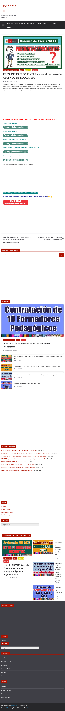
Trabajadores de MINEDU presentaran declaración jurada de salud (49, 238)
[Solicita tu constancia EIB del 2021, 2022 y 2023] (6, 385)
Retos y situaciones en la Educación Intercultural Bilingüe (16, 470)
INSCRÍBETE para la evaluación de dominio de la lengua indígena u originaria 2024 (37, 375)
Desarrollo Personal (9, 340)
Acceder (3, 506)
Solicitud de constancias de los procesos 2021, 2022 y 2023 (17, 464)
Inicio (21, 70)
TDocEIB (16, 81)
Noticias (9, 27)
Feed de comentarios (7, 512)
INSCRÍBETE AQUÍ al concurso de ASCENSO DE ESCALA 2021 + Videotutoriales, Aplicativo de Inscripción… (17, 239)
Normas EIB (28, 70)
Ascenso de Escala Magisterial (11, 70)
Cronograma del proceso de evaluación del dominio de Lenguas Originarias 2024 (37, 366)
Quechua (10, 23)
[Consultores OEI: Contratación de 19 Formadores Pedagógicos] (32, 320)
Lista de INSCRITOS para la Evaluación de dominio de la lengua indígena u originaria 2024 (38, 357)
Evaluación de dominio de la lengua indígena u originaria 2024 (18, 467)
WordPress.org (5, 515)
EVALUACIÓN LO (20, 23)
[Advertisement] (32, 105)
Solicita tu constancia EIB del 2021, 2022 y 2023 (27, 383)
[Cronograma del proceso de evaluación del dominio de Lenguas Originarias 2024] (6, 367)
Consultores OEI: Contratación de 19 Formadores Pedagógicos (26, 345)
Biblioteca (30, 23)
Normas (53, 23)
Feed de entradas (6, 509)
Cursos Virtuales (42, 23)
